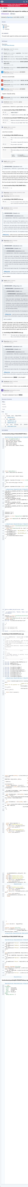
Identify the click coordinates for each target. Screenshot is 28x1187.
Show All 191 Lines (17, 933)
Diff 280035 (22, 72)
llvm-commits (19, 58)
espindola (6, 29)
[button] (26, 1)
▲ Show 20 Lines (9, 489)
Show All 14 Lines (17, 884)
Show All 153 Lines (18, 524)
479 (5, 137)
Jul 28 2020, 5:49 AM (8, 383)
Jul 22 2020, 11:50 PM (8, 86)
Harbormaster (7, 80)
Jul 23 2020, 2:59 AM (8, 282)
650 (5, 149)
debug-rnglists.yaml (11, 426)
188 (5, 112)
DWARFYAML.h (11, 417)
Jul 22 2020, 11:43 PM (8, 82)
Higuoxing (9, 17)
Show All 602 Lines (18, 983)
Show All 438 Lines (18, 678)
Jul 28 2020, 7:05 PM (8, 391)
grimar (20, 102)
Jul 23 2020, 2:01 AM (8, 103)
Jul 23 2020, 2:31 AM (8, 209)
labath (5, 27)
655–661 (6, 120)
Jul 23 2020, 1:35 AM (8, 99)
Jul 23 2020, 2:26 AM (8, 162)
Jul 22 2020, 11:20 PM (8, 73)
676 (5, 122)
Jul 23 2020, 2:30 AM (8, 194)
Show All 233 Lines (18, 939)
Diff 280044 (22, 89)
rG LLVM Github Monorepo (8, 45)
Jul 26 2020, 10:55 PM (8, 342)
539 (5, 144)
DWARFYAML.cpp (11, 422)
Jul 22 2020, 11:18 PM (8, 69)
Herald (5, 53)
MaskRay (25, 58)
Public (13, 13)
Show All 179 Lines (18, 437)
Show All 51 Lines (17, 489)
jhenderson (6, 26)
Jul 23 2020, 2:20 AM (8, 128)
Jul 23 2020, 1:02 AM (8, 90)
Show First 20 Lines (9, 437)
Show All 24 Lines (17, 977)
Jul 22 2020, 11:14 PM (8, 50)
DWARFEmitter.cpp (11, 421)
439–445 (6, 114)
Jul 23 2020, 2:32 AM (8, 242)
